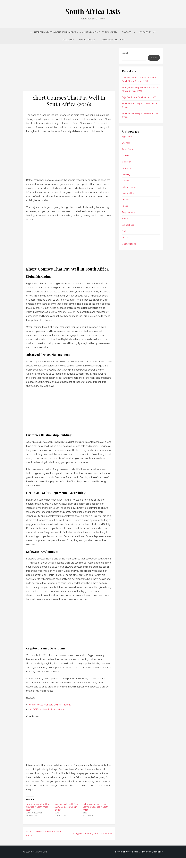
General (125, 181)
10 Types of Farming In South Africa (91, 833)
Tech (124, 231)
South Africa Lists (93, 11)
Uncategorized (129, 244)
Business (126, 143)
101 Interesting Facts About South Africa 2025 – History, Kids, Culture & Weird (73, 32)
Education (126, 168)
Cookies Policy (148, 32)
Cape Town (127, 149)
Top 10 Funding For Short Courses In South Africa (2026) (38, 807)
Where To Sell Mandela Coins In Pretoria (49, 704)
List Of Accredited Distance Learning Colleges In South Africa (95, 807)
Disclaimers (68, 39)
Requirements (128, 212)
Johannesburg (129, 187)
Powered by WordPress (126, 852)
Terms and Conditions (112, 39)
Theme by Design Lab (152, 852)
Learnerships (128, 193)
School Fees (128, 225)
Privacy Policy (87, 39)
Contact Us (128, 32)
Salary (125, 218)
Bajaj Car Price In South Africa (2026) (139, 97)
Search (125, 53)
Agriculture (127, 136)
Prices (125, 206)
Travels (125, 237)
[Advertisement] (69, 69)
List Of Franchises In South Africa (46, 709)
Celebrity (126, 162)
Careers (125, 155)
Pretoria (125, 200)
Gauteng (126, 174)
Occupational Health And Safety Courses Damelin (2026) (66, 807)
